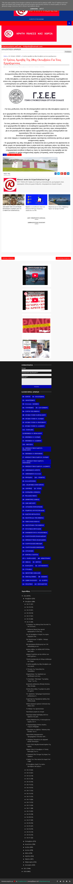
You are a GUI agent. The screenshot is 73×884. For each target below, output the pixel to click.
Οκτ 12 (29, 805)
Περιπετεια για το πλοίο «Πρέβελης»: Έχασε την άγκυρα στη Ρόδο (59, 207)
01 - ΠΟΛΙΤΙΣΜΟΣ (38, 397)
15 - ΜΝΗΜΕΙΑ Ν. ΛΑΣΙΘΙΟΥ (32, 441)
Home (5, 56)
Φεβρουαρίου (29, 862)
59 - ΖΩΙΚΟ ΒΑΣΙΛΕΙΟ (30, 580)
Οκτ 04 (29, 829)
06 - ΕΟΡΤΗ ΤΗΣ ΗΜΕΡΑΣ (31, 411)
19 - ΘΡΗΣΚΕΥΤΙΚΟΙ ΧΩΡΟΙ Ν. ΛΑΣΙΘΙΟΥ (36, 466)
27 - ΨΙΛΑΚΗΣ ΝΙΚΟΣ (30, 496)
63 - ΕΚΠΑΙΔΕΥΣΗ (41, 584)
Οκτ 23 (29, 773)
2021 (25, 868)
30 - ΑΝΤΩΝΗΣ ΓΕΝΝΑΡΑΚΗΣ (32, 507)
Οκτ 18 (29, 787)
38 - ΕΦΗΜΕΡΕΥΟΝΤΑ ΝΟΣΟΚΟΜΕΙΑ (35, 533)
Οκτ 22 (29, 776)
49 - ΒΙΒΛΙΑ (27, 562)
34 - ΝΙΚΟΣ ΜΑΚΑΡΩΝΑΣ (31, 522)
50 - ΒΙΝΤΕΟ (37, 562)
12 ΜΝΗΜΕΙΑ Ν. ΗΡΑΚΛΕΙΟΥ (32, 433)
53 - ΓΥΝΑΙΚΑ (27, 569)
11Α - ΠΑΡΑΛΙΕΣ (28, 430)
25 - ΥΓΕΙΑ (37, 488)
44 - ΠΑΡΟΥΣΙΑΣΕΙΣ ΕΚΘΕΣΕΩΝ (33, 547)
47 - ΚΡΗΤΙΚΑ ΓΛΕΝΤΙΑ (30, 555)
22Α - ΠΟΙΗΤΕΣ (40, 477)
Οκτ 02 (29, 835)
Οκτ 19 (29, 784)
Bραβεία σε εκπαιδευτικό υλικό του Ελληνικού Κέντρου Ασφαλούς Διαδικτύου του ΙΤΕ (35, 208)
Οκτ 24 (29, 770)
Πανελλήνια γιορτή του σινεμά (35, 712)
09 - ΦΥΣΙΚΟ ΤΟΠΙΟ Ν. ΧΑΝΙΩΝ (33, 419)
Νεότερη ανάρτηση (8, 258)
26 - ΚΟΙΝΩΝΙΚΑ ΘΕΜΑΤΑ (31, 492)
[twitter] (60, 881)
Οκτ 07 (29, 820)
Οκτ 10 (29, 811)
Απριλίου (28, 856)
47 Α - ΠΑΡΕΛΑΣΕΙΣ (29, 558)
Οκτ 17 (29, 790)
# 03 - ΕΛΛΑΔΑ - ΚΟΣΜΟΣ (14, 155)
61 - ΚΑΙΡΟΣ (43, 580)
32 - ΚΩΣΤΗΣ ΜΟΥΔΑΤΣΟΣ (31, 514)
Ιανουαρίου (28, 865)
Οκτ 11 (29, 808)
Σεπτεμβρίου (29, 841)
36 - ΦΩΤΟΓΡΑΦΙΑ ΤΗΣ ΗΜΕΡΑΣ (33, 525)
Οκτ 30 (29, 607)
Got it (42, 9)
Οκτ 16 (29, 793)
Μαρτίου (27, 859)
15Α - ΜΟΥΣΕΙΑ (28, 444)
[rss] (69, 881)
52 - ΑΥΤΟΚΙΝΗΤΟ (41, 566)
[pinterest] (66, 881)
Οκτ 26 (29, 619)
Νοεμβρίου (28, 598)
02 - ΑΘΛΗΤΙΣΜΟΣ (29, 400)
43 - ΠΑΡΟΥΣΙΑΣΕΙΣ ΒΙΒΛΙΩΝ (32, 544)
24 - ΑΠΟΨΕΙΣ (27, 488)
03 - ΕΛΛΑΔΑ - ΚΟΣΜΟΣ (15, 56)
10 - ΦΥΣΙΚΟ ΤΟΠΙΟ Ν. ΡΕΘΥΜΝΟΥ (34, 422)
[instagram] (63, 881)
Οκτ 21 (29, 779)
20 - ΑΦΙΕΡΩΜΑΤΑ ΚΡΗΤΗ (31, 470)
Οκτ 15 (29, 796)
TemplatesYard (22, 881)
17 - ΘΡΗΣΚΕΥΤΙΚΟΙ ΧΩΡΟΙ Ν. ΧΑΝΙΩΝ (36, 457)
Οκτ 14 (29, 799)
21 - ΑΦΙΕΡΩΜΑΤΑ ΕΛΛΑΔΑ (32, 474)
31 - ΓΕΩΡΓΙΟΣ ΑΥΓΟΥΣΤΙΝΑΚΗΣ (33, 510)
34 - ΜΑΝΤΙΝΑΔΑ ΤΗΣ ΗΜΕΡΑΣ (33, 518)
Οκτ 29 (29, 610)
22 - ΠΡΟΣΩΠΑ (27, 477)
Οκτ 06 (29, 823)
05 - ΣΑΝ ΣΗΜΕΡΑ (42, 408)
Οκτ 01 (29, 838)
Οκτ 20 (29, 781)
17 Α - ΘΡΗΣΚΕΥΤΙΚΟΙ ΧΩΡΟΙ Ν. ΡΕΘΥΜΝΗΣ (33, 462)
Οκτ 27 (29, 616)
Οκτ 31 (29, 604)
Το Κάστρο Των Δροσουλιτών (35, 709)
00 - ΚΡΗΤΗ (26, 397)
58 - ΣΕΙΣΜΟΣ (42, 577)
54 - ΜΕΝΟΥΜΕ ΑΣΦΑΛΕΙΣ (31, 573)
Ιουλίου (27, 847)
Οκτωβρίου (28, 601)
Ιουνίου (27, 850)
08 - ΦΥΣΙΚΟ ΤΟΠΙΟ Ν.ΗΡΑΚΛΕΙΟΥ (34, 415)
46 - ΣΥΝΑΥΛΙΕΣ (28, 551)
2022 (25, 596)
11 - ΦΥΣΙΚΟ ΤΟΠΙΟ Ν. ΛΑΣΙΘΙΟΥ (34, 426)
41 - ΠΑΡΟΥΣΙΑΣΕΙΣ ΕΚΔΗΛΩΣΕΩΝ (34, 536)
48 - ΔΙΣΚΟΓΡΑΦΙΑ (44, 558)
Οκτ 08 (29, 817)
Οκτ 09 (29, 814)
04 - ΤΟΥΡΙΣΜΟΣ (28, 408)
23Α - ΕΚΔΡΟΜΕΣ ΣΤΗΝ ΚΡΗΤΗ (33, 485)
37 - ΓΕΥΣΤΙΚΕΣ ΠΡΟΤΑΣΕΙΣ (32, 529)
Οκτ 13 (29, 802)
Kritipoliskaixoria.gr (44, 881)
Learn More (34, 9)
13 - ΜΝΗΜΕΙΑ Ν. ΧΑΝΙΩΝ (31, 437)
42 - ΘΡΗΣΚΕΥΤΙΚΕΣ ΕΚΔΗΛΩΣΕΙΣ (34, 540)
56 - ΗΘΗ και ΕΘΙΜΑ (29, 577)
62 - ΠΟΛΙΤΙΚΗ (27, 584)
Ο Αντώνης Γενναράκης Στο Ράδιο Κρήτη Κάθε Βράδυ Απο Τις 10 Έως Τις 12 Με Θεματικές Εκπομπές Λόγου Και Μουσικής (36, 335)
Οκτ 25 (29, 622)
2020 (25, 871)
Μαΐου (27, 853)
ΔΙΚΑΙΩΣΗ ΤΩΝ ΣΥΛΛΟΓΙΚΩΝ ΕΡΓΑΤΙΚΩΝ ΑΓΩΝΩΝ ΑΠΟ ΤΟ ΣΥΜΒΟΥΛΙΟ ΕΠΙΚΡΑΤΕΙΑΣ (12, 208)
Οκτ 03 (29, 832)
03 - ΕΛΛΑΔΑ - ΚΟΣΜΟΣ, (38, 67)
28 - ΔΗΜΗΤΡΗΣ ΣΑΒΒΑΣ (31, 499)
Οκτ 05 (29, 826)
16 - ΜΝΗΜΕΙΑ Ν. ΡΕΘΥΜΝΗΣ (32, 454)
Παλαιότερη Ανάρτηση (63, 258)
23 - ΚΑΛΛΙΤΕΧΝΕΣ (29, 481)
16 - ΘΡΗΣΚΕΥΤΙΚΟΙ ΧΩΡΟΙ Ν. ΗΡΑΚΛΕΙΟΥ (33, 449)
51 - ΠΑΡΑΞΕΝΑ (28, 566)
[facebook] (57, 881)
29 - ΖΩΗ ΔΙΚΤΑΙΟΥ (29, 503)
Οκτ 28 (29, 613)
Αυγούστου (28, 844)
